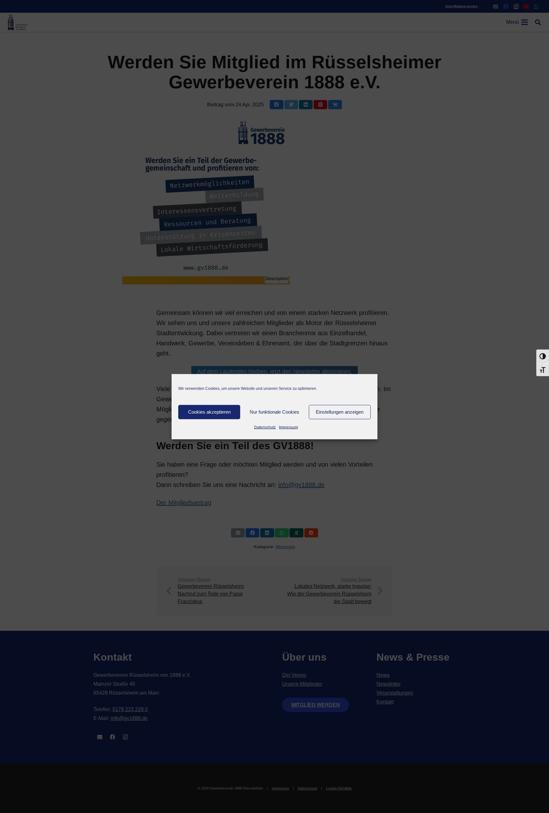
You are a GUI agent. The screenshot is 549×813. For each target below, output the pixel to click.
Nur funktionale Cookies (274, 412)
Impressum (288, 427)
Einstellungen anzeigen (339, 412)
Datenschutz (265, 427)
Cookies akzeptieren (209, 412)
